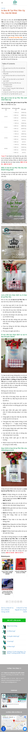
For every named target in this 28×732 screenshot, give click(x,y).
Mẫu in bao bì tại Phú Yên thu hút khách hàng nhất (13, 72)
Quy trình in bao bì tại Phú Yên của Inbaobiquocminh (12, 83)
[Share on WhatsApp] (7, 601)
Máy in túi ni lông (12, 626)
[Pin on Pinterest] (18, 601)
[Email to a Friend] (15, 601)
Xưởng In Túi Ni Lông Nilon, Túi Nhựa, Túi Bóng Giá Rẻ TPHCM (16, 652)
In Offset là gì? (11, 631)
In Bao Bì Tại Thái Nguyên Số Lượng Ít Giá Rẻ (21, 610)
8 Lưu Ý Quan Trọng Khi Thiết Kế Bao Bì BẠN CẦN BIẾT (13, 89)
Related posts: (9, 86)
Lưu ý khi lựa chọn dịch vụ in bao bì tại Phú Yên (14, 76)
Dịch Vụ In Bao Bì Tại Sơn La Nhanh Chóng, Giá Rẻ (7, 610)
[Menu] (2, 3)
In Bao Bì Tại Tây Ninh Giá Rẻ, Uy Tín (12, 94)
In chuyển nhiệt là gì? (13, 636)
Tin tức (3, 8)
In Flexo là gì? (11, 646)
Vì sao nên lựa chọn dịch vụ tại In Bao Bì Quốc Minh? (13, 80)
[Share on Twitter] (12, 601)
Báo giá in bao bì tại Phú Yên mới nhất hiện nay (14, 69)
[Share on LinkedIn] (21, 601)
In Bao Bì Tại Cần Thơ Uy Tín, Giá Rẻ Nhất (14, 92)
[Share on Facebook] (9, 601)
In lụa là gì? (10, 641)
